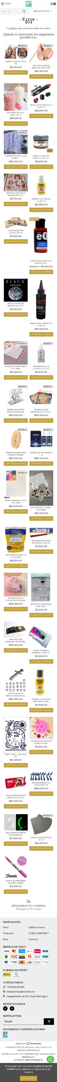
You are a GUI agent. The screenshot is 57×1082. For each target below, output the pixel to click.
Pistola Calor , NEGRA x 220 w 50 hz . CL (41, 106)
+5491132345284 (15, 987)
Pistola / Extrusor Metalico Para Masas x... (16, 694)
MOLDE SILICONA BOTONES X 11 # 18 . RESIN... (15, 367)
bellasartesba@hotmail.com (21, 991)
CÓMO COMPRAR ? (39, 933)
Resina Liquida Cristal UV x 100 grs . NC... (41, 324)
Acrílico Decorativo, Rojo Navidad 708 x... (41, 262)
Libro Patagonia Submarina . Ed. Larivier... (15, 640)
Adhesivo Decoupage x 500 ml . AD (41, 200)
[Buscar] (24, 11)
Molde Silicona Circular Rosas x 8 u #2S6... (41, 742)
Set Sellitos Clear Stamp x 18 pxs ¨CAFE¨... (41, 605)
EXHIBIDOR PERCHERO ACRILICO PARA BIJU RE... (16, 411)
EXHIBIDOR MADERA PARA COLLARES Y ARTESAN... (16, 454)
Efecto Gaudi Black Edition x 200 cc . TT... (16, 305)
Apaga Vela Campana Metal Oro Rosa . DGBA (41, 66)
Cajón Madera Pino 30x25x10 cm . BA (16, 231)
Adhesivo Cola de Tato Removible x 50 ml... (41, 700)
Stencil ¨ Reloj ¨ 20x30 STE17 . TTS (16, 755)
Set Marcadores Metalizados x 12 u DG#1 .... (41, 411)
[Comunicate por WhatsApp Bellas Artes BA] (50, 1059)
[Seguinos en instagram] (5, 1008)
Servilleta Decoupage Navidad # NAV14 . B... (16, 194)
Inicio (5, 927)
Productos (8, 933)
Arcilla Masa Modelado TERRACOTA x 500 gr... (16, 796)
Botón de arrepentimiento (28, 1060)
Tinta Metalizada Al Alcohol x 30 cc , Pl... (41, 367)
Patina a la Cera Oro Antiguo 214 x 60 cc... (41, 157)
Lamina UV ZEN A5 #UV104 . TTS (15, 62)
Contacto (33, 939)
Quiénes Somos (37, 927)
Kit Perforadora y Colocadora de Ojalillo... (15, 599)
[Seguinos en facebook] (12, 1008)
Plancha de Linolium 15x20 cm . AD (41, 838)
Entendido (28, 1078)
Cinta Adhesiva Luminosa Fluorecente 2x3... (15, 834)
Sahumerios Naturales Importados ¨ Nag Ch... (41, 542)
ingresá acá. (28, 1057)
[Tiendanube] (28, 1044)
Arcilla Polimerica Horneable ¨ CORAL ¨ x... (41, 651)
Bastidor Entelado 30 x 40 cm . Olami (16, 501)
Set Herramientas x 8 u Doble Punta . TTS (41, 784)
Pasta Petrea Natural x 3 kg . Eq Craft (16, 556)
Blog (5, 939)
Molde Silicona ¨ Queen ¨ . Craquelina (41, 509)
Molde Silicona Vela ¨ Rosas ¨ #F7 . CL (16, 114)
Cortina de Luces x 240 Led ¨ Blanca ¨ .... (16, 157)
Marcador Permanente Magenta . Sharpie (16, 882)
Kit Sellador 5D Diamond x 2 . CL (41, 454)
